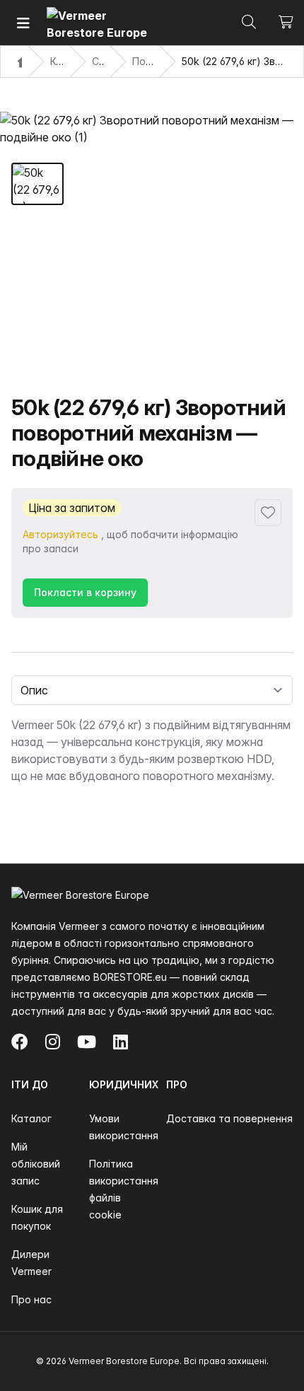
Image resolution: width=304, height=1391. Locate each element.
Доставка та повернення (229, 1118)
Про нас (31, 1299)
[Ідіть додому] (100, 23)
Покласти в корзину (85, 592)
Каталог (31, 1118)
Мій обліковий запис (35, 1164)
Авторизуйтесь (60, 534)
